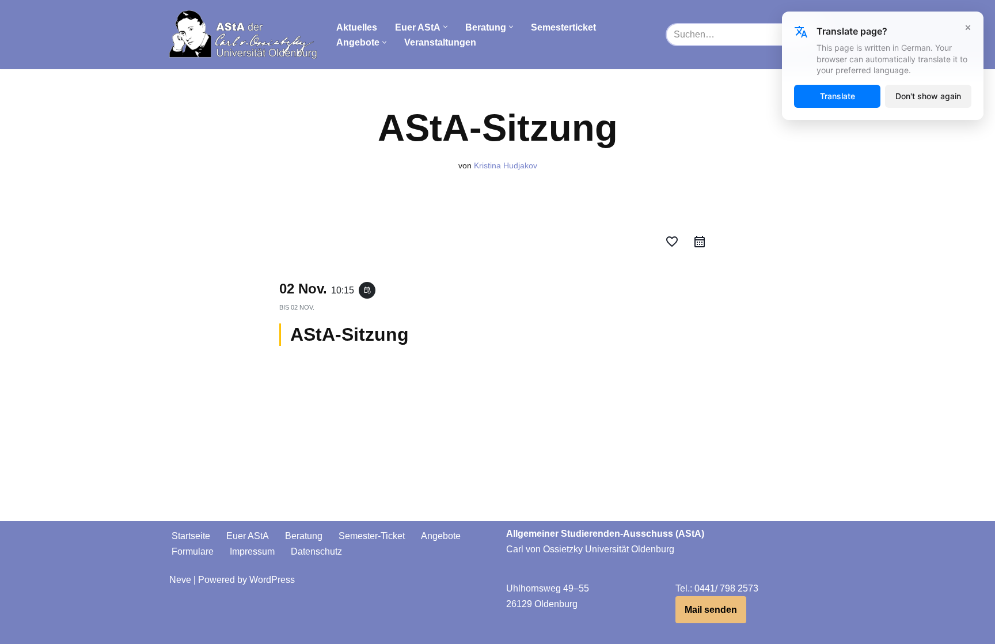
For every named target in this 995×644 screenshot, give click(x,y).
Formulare (193, 551)
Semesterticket (563, 27)
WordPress (272, 580)
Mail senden (711, 610)
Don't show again (928, 96)
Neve (180, 580)
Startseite (191, 536)
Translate (837, 96)
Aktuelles (356, 27)
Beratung (303, 536)
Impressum (252, 551)
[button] (445, 27)
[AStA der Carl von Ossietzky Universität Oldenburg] (243, 34)
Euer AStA (247, 536)
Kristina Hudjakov (505, 165)
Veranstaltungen (440, 42)
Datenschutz (316, 551)
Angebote (441, 536)
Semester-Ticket (372, 536)
